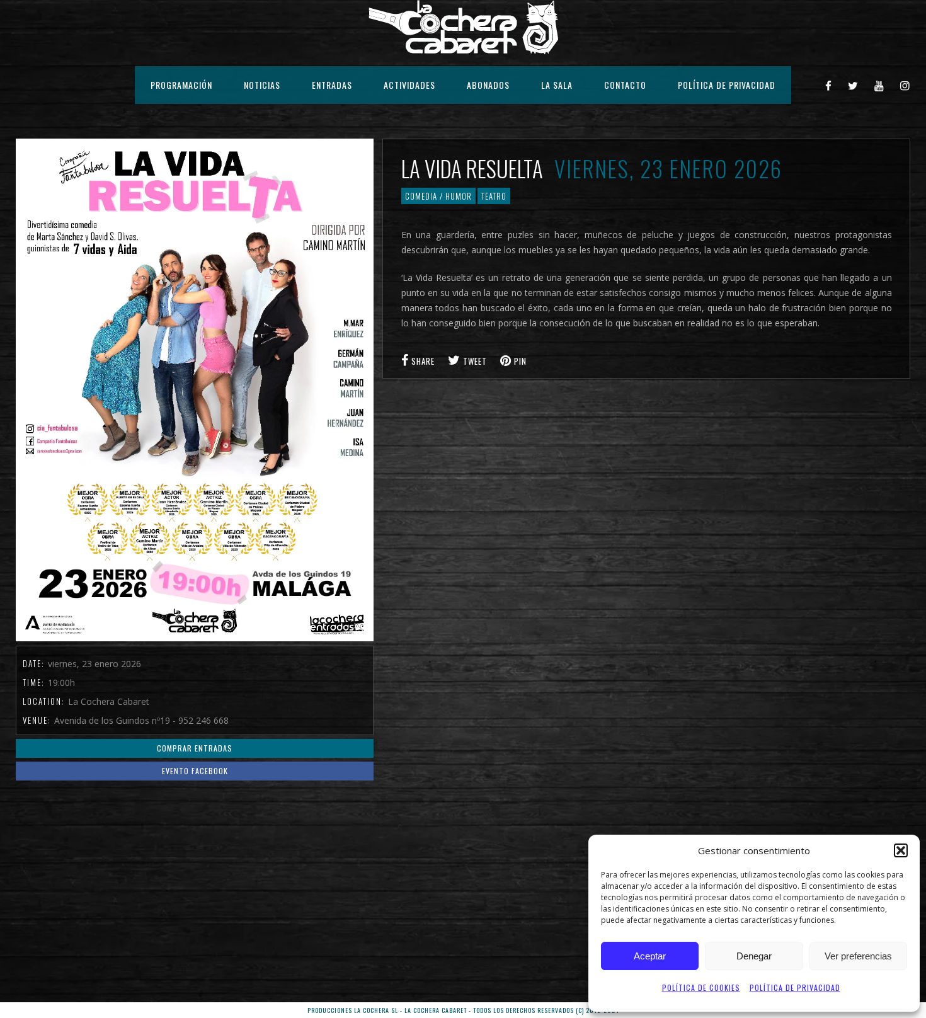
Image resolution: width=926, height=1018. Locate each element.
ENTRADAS (332, 84)
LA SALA (557, 84)
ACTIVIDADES (409, 84)
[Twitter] (853, 85)
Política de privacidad (795, 987)
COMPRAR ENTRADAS (194, 748)
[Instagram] (905, 85)
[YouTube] (879, 85)
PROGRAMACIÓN (181, 84)
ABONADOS (488, 84)
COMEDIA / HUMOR (438, 196)
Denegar (754, 956)
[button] (901, 850)
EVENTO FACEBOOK (195, 770)
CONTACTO (625, 84)
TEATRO (493, 196)
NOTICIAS (262, 84)
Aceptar (650, 956)
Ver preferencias (858, 956)
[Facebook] (828, 85)
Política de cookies (701, 987)
